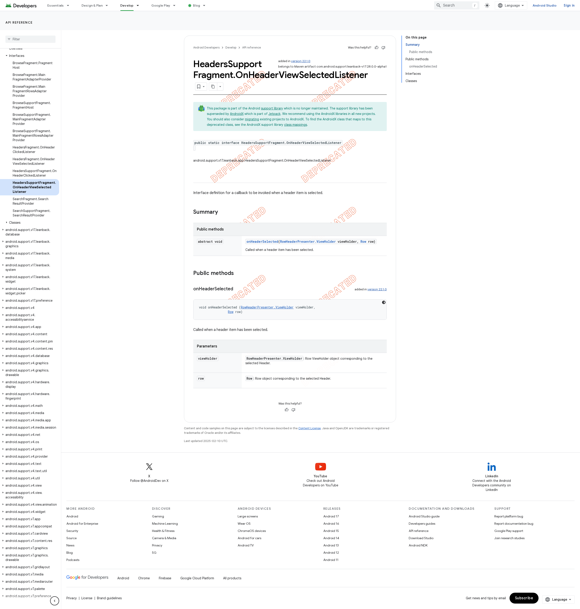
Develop (127, 5)
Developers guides (422, 524)
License (86, 598)
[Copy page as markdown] (213, 86)
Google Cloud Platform (197, 578)
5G (154, 553)
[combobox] (456, 5)
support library (272, 108)
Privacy (157, 545)
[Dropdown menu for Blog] (206, 5)
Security (72, 531)
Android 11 (330, 560)
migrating (252, 119)
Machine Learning (165, 524)
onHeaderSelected (262, 241)
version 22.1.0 (300, 61)
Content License (309, 428)
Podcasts (72, 560)
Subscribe (524, 598)
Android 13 (331, 545)
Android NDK (418, 545)
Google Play (160, 5)
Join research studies (509, 538)
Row (363, 241)
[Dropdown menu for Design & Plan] (109, 5)
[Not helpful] (383, 47)
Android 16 (331, 524)
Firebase (165, 578)
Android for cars (249, 538)
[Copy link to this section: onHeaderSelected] (237, 289)
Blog (196, 5)
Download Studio (421, 538)
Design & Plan (92, 5)
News (70, 545)
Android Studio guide (424, 516)
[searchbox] (30, 39)
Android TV (246, 545)
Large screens (248, 516)
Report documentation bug (513, 524)
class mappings (295, 125)
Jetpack (274, 114)
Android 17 (331, 516)
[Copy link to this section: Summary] (222, 212)
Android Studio (545, 5)
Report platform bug (508, 516)
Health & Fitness (163, 531)
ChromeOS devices (252, 531)
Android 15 (331, 531)
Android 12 (331, 553)
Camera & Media (164, 538)
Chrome (144, 578)
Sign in (569, 5)
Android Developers (206, 47)
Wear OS (244, 524)
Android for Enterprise (82, 524)
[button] (29, 55)
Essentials (55, 5)
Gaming (158, 516)
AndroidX (237, 114)
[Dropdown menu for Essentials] (70, 5)
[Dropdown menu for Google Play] (176, 5)
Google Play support (508, 531)
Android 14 (331, 538)
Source (71, 538)
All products (232, 578)
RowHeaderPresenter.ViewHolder (308, 241)
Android (72, 516)
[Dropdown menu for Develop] (140, 5)
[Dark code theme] (384, 302)
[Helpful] (376, 47)
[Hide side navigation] (54, 600)
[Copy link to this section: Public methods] (238, 273)
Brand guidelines (109, 598)
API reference (19, 22)
